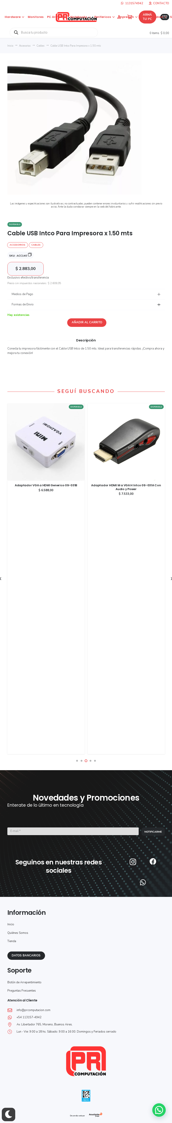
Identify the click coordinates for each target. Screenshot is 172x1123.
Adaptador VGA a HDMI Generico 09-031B (46, 485)
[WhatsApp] (143, 882)
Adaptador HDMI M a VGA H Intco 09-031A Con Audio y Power (126, 487)
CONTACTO (161, 3)
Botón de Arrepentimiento (24, 982)
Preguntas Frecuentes (21, 991)
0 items (159, 33)
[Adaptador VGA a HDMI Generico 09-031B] (46, 405)
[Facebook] (153, 861)
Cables (41, 45)
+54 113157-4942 (29, 1017)
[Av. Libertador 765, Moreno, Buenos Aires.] (12, 1024)
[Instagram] (133, 862)
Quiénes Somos (17, 933)
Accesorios (25, 45)
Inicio (10, 45)
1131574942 (134, 3)
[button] (22, 17)
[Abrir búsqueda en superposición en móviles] (54, 32)
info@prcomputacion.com (33, 1010)
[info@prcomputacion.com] (12, 1010)
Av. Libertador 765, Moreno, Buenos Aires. (45, 1024)
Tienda (11, 941)
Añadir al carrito (87, 322)
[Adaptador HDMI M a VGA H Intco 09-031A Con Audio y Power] (126, 405)
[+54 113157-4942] (12, 1017)
